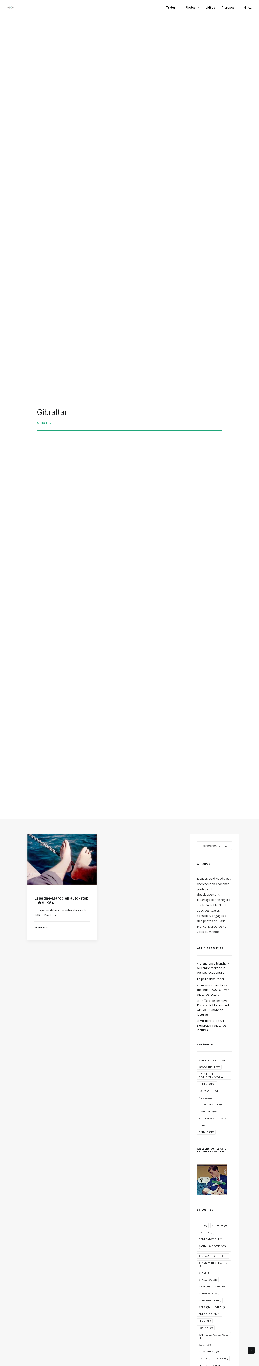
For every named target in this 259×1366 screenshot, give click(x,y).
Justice (204, 1358)
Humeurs (207, 1083)
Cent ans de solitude (213, 1255)
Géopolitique (209, 1067)
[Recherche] (214, 845)
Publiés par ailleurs (213, 1118)
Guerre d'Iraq (209, 1351)
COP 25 (204, 1307)
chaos (204, 1272)
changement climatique (213, 1264)
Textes (171, 7)
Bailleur (205, 1232)
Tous (204, 1125)
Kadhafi (221, 1358)
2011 (203, 1225)
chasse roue (208, 1279)
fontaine (206, 1327)
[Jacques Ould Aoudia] (11, 7)
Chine (204, 1286)
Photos (190, 7)
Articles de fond (212, 1060)
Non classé (207, 1097)
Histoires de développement (211, 1075)
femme (205, 1320)
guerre (205, 1344)
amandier (219, 1225)
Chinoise (221, 1286)
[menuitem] (172, 7)
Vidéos (210, 7)
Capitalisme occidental (213, 1248)
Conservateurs (209, 1293)
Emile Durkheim (209, 1314)
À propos (228, 7)
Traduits (206, 1132)
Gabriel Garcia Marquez (213, 1336)
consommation (210, 1300)
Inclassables (208, 1090)
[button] (244, 7)
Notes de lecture (212, 1104)
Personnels (208, 1111)
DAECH (220, 1307)
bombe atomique (210, 1239)
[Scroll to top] (251, 1350)
